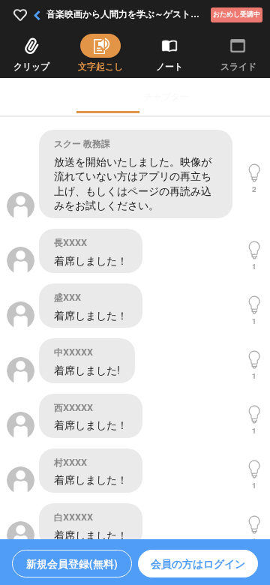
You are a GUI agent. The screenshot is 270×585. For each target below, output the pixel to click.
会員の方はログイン (198, 563)
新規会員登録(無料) (72, 563)
